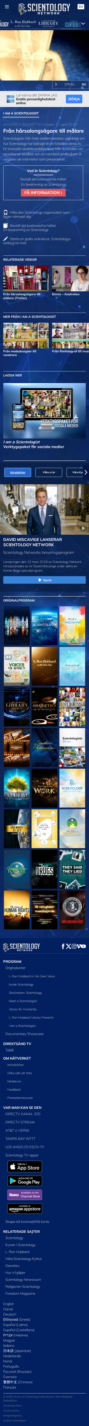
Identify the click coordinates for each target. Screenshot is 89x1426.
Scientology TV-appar (21, 1155)
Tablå (9, 1050)
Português (11, 1366)
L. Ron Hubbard (17, 1252)
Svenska (9, 1377)
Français (9, 1387)
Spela (47, 580)
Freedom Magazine (20, 1293)
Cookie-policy (11, 1410)
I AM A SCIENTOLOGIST (21, 113)
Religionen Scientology (22, 1286)
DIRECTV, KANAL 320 (22, 1114)
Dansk (8, 1309)
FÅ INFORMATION (42, 192)
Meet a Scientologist (23, 1001)
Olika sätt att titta (19, 1073)
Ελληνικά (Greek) (16, 1319)
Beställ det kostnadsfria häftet (29, 227)
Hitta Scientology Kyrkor (23, 1258)
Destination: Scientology (25, 993)
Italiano (8, 1345)
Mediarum (14, 1081)
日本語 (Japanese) (17, 1351)
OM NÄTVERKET (17, 1058)
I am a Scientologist (22, 1026)
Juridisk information (14, 1420)
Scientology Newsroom (23, 1279)
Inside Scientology (21, 984)
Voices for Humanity (23, 1009)
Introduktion (15, 1065)
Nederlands (12, 1356)
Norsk (7, 1361)
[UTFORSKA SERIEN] (17, 625)
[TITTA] (72, 666)
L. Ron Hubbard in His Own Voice (32, 976)
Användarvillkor (12, 1405)
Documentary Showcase (24, 1034)
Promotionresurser (20, 1098)
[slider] (44, 71)
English (8, 1304)
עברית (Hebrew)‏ (15, 1335)
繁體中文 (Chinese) (18, 1382)
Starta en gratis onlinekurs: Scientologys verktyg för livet (37, 241)
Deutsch (9, 1314)
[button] (3, 472)
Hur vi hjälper (15, 1272)
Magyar (9, 1340)
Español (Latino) (15, 1324)
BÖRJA (74, 99)
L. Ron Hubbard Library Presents (31, 1017)
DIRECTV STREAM (20, 1122)
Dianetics (12, 1265)
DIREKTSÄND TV (17, 1044)
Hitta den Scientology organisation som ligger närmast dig (36, 214)
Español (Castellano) (19, 1330)
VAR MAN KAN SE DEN (22, 1107)
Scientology (14, 1238)
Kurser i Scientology (20, 1245)
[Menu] (7, 7)
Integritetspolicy (12, 1415)
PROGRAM (12, 961)
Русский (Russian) (17, 1371)
